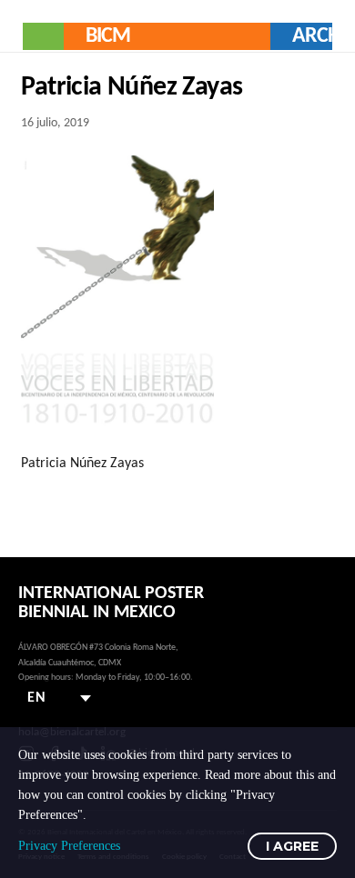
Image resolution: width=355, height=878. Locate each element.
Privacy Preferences (69, 846)
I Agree (292, 846)
